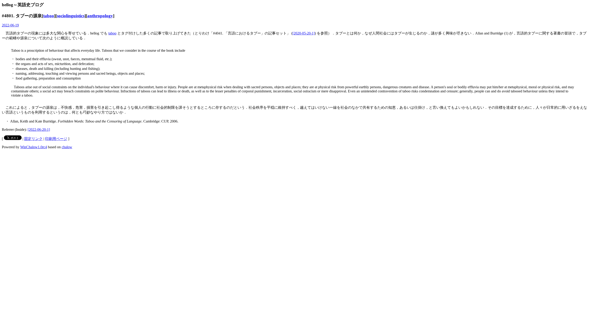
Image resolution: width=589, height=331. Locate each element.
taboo (48, 15)
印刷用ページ (56, 139)
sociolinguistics (70, 15)
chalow (67, 147)
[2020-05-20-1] (303, 33)
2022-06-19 (10, 25)
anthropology (100, 15)
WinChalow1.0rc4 (33, 147)
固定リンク (33, 139)
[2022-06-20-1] (39, 129)
